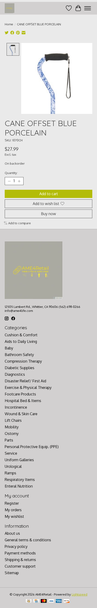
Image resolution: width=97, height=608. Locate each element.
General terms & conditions (28, 540)
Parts (9, 440)
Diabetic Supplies (19, 367)
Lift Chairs (13, 420)
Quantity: (11, 173)
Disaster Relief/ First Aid (25, 381)
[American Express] (59, 601)
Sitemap (12, 572)
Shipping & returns (20, 559)
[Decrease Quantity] (9, 181)
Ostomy (12, 433)
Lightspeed (79, 594)
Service (11, 453)
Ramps (10, 473)
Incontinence (16, 407)
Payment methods (20, 553)
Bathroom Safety (19, 354)
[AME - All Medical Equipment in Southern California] (9, 8)
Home (9, 24)
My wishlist (14, 516)
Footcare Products (20, 394)
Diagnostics (15, 374)
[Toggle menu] (87, 8)
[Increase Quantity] (19, 181)
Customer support (20, 566)
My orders (13, 509)
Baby (9, 348)
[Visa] (51, 601)
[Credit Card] (36, 601)
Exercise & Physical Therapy (28, 387)
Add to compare (19, 223)
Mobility (12, 427)
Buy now (48, 213)
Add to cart (48, 193)
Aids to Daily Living (21, 341)
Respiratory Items (20, 479)
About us (12, 533)
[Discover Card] (66, 601)
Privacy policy (16, 546)
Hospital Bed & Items (23, 400)
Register (12, 503)
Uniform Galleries (19, 459)
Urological (13, 466)
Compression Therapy (23, 361)
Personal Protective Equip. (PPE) (32, 446)
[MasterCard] (44, 601)
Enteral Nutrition (19, 486)
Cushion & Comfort (21, 335)
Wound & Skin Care (21, 413)
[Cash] (29, 601)
